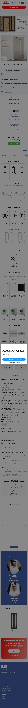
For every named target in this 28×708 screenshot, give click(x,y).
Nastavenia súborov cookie (14, 362)
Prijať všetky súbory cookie (14, 359)
